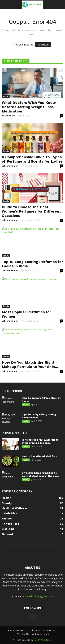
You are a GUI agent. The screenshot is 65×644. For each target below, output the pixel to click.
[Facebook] (32, 617)
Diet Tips (8, 528)
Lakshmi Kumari (10, 165)
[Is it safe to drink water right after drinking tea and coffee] (10, 444)
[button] (60, 4)
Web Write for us (40, 634)
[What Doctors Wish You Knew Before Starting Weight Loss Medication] (32, 83)
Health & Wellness (15, 508)
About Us (35, 630)
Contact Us (48, 630)
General (7, 534)
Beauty (6, 151)
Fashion (7, 518)
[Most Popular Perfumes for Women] (32, 292)
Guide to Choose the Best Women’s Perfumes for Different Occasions (31, 211)
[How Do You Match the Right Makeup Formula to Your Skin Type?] (32, 343)
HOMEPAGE (43, 45)
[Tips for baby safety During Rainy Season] (10, 419)
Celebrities (9, 513)
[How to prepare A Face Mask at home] (10, 402)
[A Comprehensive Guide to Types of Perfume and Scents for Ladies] (32, 138)
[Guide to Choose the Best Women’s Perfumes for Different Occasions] (32, 188)
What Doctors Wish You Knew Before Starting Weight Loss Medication (29, 106)
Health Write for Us (43, 639)
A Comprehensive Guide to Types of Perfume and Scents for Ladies (32, 159)
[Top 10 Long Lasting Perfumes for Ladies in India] (32, 242)
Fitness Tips (10, 523)
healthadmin (8, 115)
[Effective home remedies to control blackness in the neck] (10, 477)
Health (5, 96)
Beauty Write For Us (18, 630)
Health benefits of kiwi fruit (39, 456)
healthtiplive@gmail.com (39, 596)
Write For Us (23, 634)
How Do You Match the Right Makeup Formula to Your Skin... (30, 364)
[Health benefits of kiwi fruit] (10, 461)
